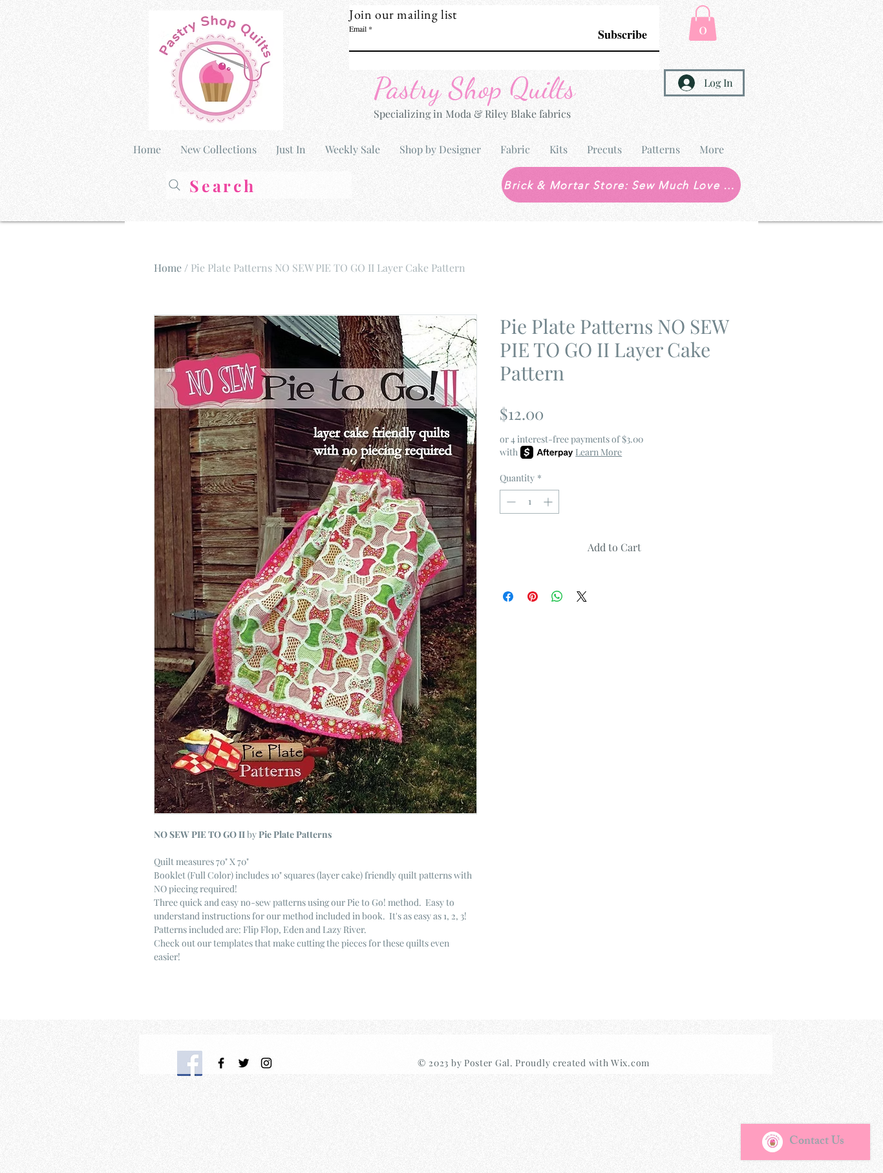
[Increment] (549, 501)
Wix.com (630, 1063)
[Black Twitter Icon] (244, 1063)
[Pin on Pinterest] (532, 596)
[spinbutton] (529, 501)
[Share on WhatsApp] (557, 596)
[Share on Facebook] (508, 596)
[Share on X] (582, 596)
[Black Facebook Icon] (221, 1063)
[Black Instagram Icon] (266, 1063)
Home (168, 267)
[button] (703, 23)
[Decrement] (510, 501)
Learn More (598, 452)
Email (358, 28)
